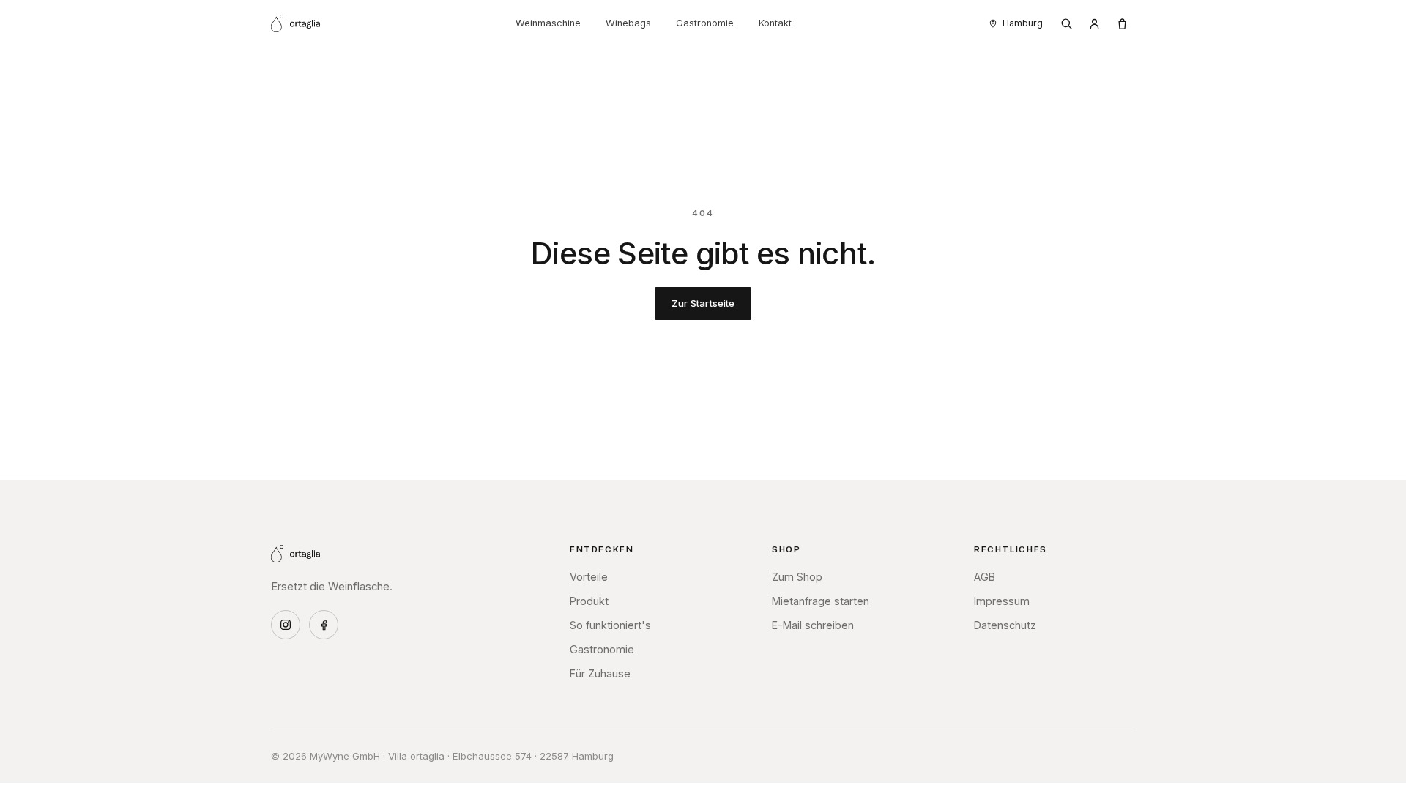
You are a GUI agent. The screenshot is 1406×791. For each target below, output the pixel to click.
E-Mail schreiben (813, 625)
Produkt (589, 601)
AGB (984, 577)
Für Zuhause (600, 673)
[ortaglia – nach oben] (295, 553)
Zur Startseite (703, 303)
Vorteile (589, 577)
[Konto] (1094, 23)
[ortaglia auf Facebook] (323, 624)
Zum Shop (797, 577)
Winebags (628, 23)
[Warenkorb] (1122, 23)
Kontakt (775, 23)
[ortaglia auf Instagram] (285, 624)
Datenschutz (1005, 625)
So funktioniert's (610, 625)
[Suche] (1066, 23)
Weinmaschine (548, 23)
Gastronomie (705, 23)
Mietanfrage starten (820, 601)
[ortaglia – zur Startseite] (295, 23)
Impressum (1002, 601)
